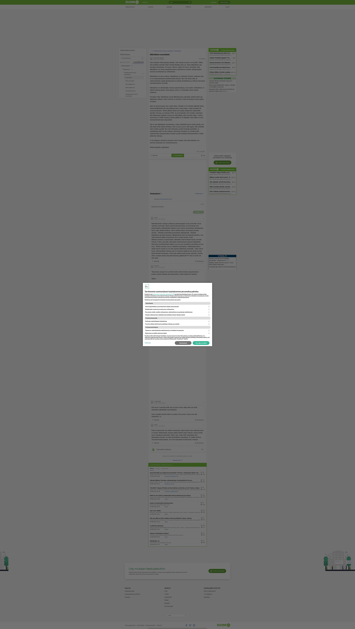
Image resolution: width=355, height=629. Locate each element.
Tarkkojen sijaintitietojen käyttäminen (156, 321)
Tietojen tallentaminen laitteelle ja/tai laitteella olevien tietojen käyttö (165, 315)
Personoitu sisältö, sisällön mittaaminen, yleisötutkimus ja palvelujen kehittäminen (168, 312)
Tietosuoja (148, 343)
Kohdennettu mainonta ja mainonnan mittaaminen (159, 309)
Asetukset (183, 343)
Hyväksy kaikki (201, 343)
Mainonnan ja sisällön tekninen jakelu (156, 333)
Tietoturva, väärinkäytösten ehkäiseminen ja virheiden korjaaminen (164, 330)
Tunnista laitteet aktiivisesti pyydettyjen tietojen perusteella (162, 324)
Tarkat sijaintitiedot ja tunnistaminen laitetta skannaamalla (162, 306)
